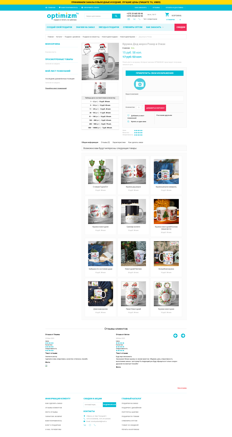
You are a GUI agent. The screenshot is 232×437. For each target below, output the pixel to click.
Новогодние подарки (110, 37)
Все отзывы (182, 388)
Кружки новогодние (166, 309)
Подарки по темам (130, 416)
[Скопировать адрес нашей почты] (128, 19)
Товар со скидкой (130, 425)
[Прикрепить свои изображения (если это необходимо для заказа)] (139, 84)
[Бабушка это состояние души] (100, 253)
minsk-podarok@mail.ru (99, 421)
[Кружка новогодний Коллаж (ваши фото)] (166, 211)
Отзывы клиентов (53, 408)
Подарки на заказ (130, 403)
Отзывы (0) (105, 142)
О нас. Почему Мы (53, 429)
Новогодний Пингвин (133, 269)
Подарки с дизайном (72, 37)
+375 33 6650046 (92, 419)
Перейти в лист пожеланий (56, 88)
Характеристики (119, 142)
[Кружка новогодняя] (100, 211)
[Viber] (95, 425)
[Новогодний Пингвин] (133, 253)
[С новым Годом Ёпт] (100, 171)
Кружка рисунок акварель (166, 187)
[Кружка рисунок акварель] (166, 171)
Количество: (130, 107)
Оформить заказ (91, 7)
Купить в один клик (138, 121)
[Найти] (116, 16)
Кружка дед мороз (133, 187)
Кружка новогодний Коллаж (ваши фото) (166, 228)
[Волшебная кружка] (166, 253)
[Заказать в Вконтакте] (134, 19)
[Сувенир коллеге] (133, 211)
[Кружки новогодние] (166, 293)
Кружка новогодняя (101, 227)
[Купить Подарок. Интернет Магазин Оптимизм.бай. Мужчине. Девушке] (63, 16)
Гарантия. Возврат (53, 416)
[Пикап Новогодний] (133, 293)
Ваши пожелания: (132, 94)
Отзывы (156, 7)
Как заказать (141, 7)
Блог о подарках (53, 425)
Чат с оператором (150, 19)
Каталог (59, 37)
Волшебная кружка (166, 269)
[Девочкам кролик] (100, 293)
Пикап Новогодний (133, 309)
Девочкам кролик (100, 309)
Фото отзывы (51, 412)
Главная (51, 7)
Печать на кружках (130, 429)
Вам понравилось (69, 7)
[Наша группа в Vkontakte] (84, 425)
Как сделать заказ (135, 142)
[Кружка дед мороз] (133, 171)
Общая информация (90, 142)
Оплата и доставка (174, 7)
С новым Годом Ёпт (100, 187)
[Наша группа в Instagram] (90, 425)
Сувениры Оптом (129, 421)
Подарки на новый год (91, 37)
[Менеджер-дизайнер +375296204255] (140, 19)
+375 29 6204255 (105, 419)
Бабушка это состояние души (100, 269)
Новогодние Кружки (127, 37)
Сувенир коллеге (133, 227)
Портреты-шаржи (130, 412)
